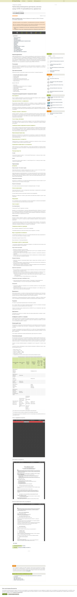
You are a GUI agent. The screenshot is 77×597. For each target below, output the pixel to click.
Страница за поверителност (18, 592)
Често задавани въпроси (18, 49)
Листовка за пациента (18, 50)
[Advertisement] (29, 558)
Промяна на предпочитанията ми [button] (13, 594)
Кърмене (15, 44)
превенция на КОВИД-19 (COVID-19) (24, 547)
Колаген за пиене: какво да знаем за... (56, 99)
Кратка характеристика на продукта (20, 51)
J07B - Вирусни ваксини (17, 577)
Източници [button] (15, 543)
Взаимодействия (17, 47)
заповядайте (28, 570)
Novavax (24, 545)
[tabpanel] (55, 64)
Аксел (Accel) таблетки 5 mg (54, 78)
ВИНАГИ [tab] (49, 76)
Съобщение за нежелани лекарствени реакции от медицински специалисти (28, 29)
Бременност (16, 43)
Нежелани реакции (17, 48)
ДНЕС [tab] (52, 76)
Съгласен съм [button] (5, 594)
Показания (16, 38)
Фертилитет (16, 45)
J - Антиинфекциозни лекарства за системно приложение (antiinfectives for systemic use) (27, 575)
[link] (18, 592)
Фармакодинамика (17, 37)
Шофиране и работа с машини (19, 46)
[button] (23, 1)
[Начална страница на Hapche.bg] (16, 1)
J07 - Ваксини (16, 576)
